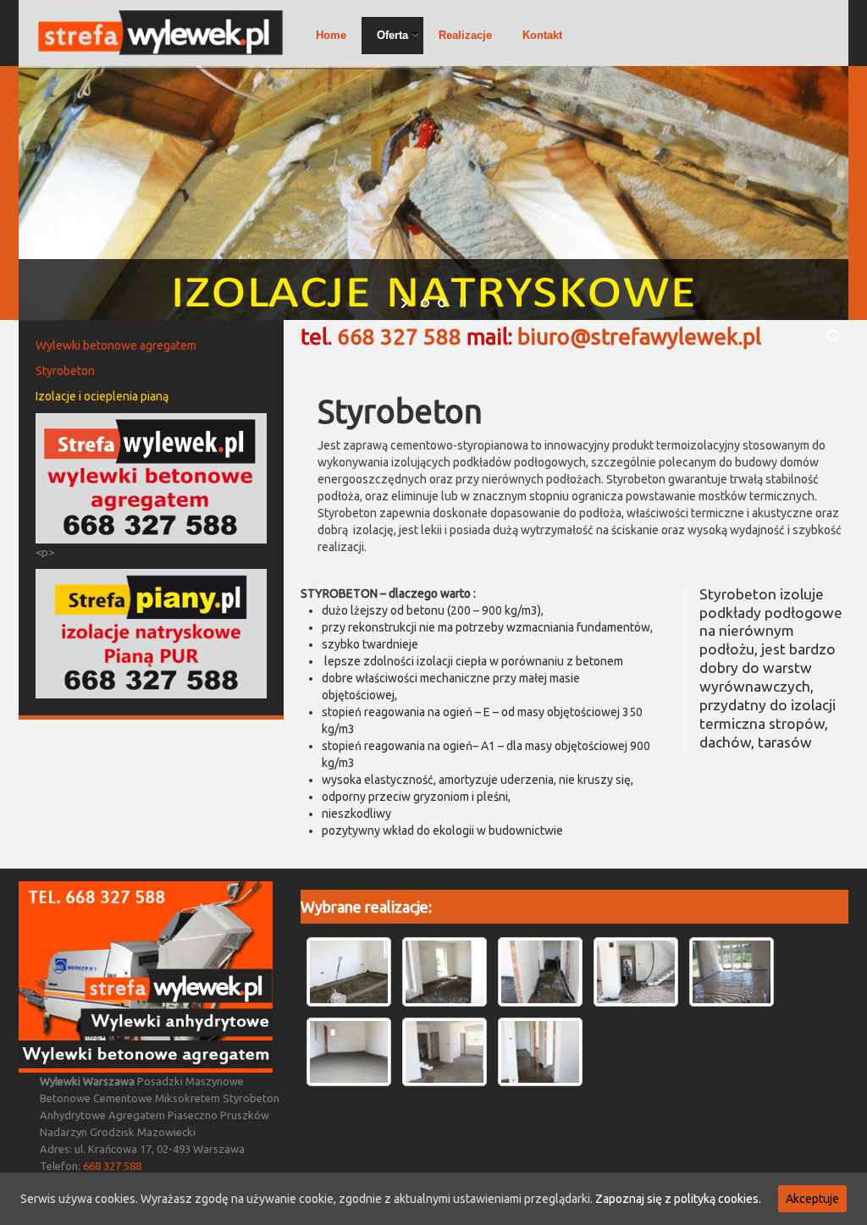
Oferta (392, 35)
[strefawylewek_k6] (731, 972)
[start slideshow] (406, 303)
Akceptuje (812, 1199)
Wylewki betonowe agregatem (116, 345)
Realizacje (465, 35)
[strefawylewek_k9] (444, 972)
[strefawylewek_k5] (348, 1052)
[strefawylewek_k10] (348, 972)
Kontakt (542, 35)
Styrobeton (65, 371)
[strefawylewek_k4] (444, 1052)
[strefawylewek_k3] (540, 1052)
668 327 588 (399, 336)
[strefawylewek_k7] (636, 972)
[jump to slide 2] (442, 303)
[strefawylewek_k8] (540, 972)
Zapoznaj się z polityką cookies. (678, 1199)
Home (331, 35)
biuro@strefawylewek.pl (639, 336)
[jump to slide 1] (425, 303)
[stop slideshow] (461, 303)
